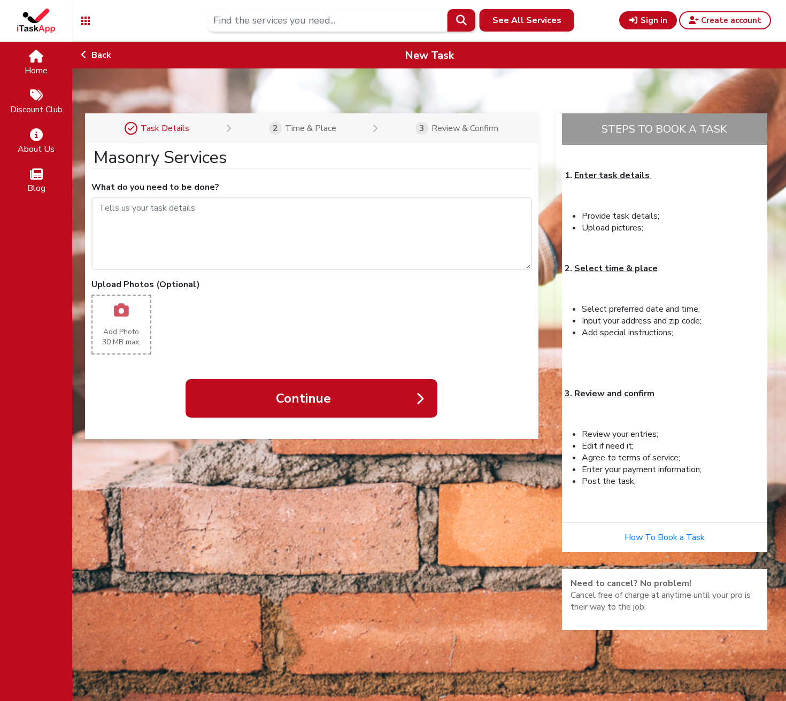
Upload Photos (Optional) (145, 284)
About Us (36, 149)
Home (36, 70)
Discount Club (36, 109)
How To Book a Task (665, 537)
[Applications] (85, 20)
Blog (36, 188)
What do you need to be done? (155, 187)
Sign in (652, 20)
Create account (730, 20)
